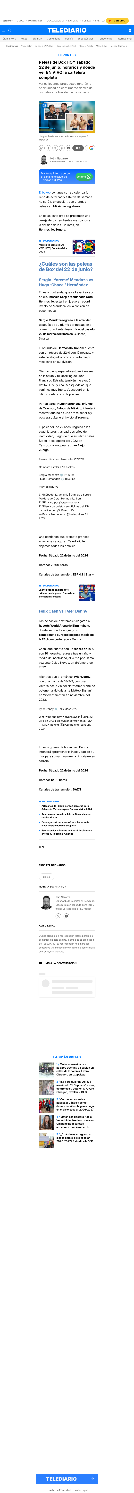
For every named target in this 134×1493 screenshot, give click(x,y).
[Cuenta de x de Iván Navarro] (58, 916)
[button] (90, 148)
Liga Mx (37, 38)
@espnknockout (69, 502)
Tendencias (105, 38)
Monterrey (35, 20)
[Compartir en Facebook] (48, 148)
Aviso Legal (81, 1490)
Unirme (81, 176)
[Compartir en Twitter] (55, 148)
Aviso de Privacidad (60, 1490)
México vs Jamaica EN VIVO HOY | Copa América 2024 (53, 248)
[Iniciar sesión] (130, 30)
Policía (69, 38)
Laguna (73, 20)
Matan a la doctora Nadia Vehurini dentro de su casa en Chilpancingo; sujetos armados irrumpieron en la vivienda (75, 1123)
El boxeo (45, 192)
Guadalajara (55, 20)
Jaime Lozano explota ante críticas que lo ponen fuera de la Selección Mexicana (57, 593)
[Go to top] (92, 1479)
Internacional (124, 38)
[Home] (67, 30)
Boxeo (46, 876)
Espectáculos (85, 38)
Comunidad (53, 38)
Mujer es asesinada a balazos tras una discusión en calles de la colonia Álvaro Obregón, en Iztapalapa (75, 1069)
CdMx (20, 20)
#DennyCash (72, 716)
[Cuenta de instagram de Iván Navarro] (66, 916)
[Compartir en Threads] (62, 148)
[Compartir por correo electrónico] (68, 148)
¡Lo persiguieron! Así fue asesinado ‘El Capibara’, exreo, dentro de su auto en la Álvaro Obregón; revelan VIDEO (75, 1087)
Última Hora (9, 38)
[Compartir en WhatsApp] (42, 148)
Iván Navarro (59, 158)
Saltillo (100, 20)
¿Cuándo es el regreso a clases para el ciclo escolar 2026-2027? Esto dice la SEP (74, 1138)
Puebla (86, 20)
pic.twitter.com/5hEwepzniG (56, 510)
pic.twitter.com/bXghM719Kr (74, 720)
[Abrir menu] (3, 30)
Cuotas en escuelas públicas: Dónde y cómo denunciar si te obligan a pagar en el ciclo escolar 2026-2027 (75, 1104)
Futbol (24, 38)
